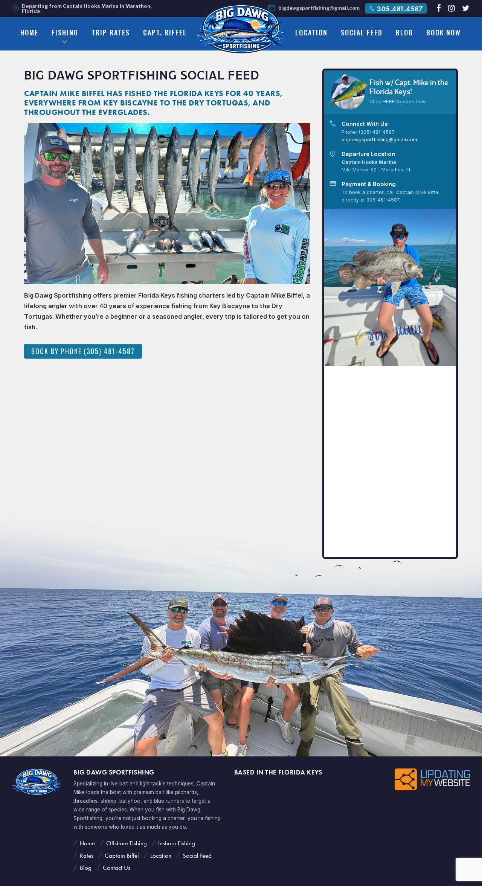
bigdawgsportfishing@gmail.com (313, 8)
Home (29, 32)
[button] (451, 287)
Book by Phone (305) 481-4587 (83, 351)
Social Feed (362, 32)
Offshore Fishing (126, 843)
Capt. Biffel (165, 32)
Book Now (443, 32)
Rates (86, 855)
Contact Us (116, 867)
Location (311, 32)
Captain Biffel (122, 855)
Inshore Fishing (176, 843)
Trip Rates (111, 32)
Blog (404, 32)
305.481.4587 (396, 8)
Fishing (65, 32)
